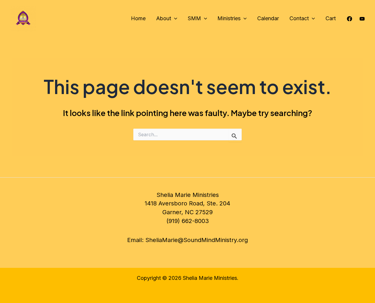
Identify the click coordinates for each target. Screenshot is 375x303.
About (163, 18)
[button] (174, 18)
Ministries (229, 18)
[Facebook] (349, 18)
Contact (299, 18)
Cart (330, 18)
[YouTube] (362, 18)
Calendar (268, 18)
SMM (194, 18)
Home (138, 18)
